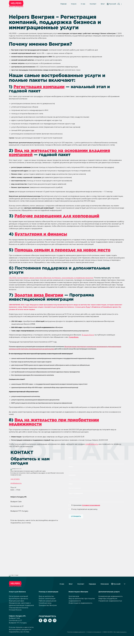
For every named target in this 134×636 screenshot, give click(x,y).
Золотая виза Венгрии (38, 294)
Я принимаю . (85, 505)
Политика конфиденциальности (76, 632)
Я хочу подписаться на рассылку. (84, 509)
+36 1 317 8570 (15, 479)
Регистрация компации (39, 86)
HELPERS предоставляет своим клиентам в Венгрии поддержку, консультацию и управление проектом (51, 278)
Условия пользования (91, 505)
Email (71, 466)
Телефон (72, 475)
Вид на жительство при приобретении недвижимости (54, 422)
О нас (83, 4)
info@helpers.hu (91, 444)
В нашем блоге (88, 335)
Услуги (73, 4)
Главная (63, 4)
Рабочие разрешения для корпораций (57, 215)
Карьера (92, 584)
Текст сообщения (76, 493)
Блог (103, 4)
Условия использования (94, 632)
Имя (70, 458)
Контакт (93, 4)
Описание (104, 584)
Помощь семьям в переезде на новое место (62, 249)
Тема (71, 484)
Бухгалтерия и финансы (41, 234)
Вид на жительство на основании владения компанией (59, 152)
